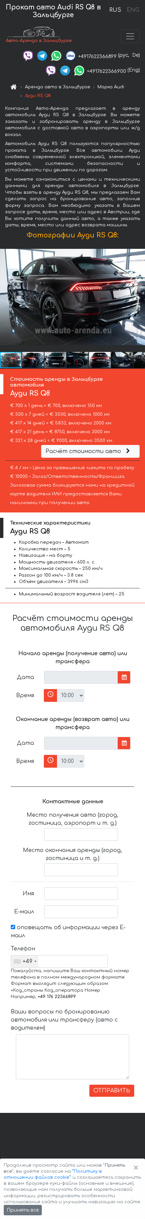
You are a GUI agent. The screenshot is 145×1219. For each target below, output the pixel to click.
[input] (81, 677)
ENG (133, 10)
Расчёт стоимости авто (84, 451)
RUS (115, 10)
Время (25, 695)
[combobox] (24, 961)
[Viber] (28, 55)
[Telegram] (42, 55)
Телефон (23, 949)
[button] (33, 360)
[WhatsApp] (56, 55)
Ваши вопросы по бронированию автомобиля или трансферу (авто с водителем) (64, 1020)
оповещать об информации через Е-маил (68, 931)
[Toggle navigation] (130, 36)
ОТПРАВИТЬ (111, 1091)
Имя (28, 894)
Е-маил (24, 912)
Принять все (23, 1210)
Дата (25, 677)
